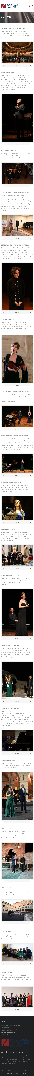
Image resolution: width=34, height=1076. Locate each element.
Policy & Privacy (5, 1034)
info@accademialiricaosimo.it (8, 1032)
